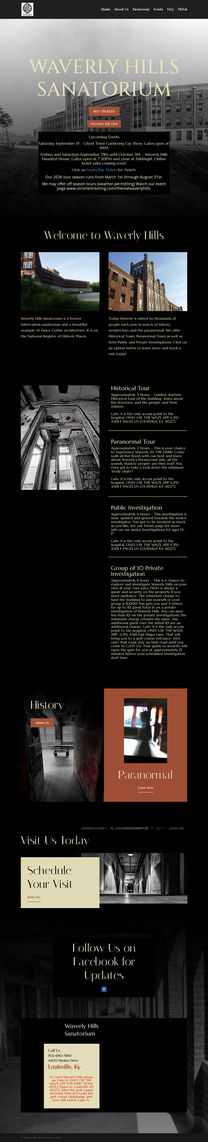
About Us (121, 9)
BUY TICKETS (104, 111)
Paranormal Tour (133, 441)
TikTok (182, 9)
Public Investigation (136, 507)
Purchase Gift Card (104, 124)
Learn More (145, 788)
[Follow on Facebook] (104, 989)
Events (158, 9)
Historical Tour (130, 388)
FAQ (170, 9)
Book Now (34, 897)
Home (105, 9)
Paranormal (141, 9)
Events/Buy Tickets (101, 170)
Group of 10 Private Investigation (137, 570)
